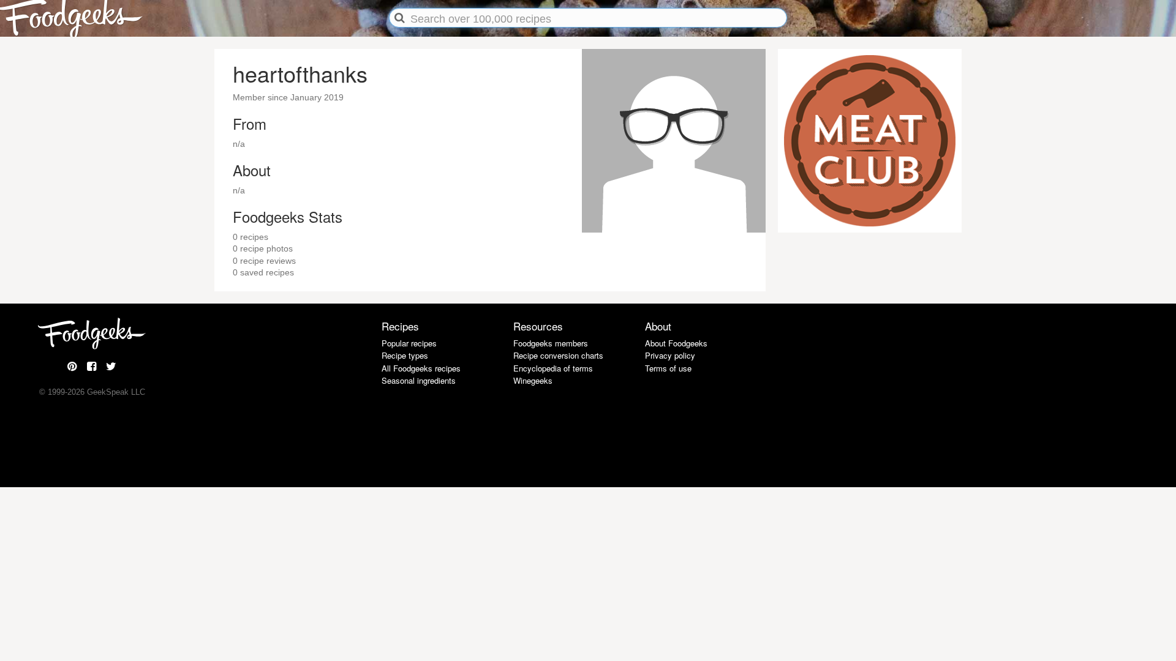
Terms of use (668, 368)
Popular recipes (409, 343)
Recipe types (405, 355)
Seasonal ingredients (419, 380)
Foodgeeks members (550, 343)
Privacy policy (670, 355)
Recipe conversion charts (558, 355)
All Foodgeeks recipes (421, 368)
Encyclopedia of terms (553, 368)
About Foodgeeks (676, 343)
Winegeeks (532, 380)
